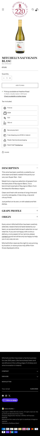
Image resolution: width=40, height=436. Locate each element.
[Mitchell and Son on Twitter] (9, 396)
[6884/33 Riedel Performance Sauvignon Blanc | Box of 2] (20, 325)
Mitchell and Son (18, 412)
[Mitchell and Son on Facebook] (3, 396)
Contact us (19, 145)
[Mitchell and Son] (20, 9)
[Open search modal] (33, 9)
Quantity (5, 74)
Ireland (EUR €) (9, 408)
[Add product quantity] (10, 78)
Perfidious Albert (14, 423)
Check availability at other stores (15, 96)
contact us (6, 236)
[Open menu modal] (3, 9)
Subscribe (34, 389)
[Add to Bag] (35, 340)
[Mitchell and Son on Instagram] (6, 396)
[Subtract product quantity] (4, 78)
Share (7, 152)
